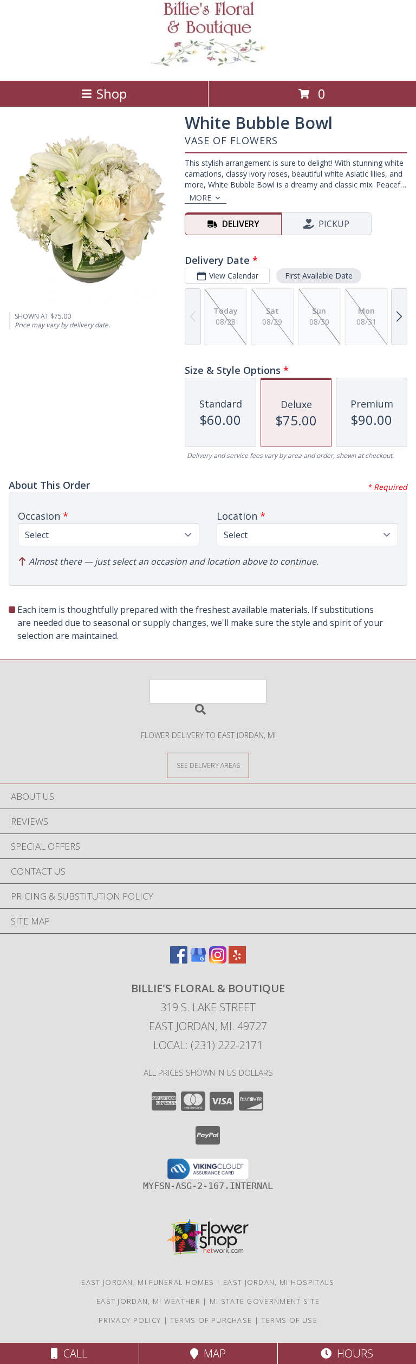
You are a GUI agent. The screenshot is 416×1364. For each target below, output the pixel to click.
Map (212, 1353)
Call (72, 1353)
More (200, 197)
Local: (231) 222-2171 (208, 1045)
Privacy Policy (130, 1320)
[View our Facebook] (178, 960)
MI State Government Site (265, 1301)
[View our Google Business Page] (198, 960)
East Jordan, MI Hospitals (279, 1282)
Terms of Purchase (211, 1320)
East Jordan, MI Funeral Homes (147, 1282)
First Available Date (319, 275)
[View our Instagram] (217, 960)
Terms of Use (289, 1320)
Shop (111, 93)
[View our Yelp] (237, 960)
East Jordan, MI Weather (148, 1301)
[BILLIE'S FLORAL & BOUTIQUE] (207, 65)
